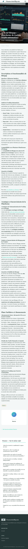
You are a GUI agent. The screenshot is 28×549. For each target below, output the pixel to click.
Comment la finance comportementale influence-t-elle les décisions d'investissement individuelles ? (12, 490)
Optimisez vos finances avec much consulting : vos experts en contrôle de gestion (13, 479)
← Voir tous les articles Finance (9, 429)
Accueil (2, 45)
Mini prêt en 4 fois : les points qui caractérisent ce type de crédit (11, 450)
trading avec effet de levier (9, 257)
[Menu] (25, 1)
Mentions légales (5, 538)
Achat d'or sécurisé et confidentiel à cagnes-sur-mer (13, 446)
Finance (4, 29)
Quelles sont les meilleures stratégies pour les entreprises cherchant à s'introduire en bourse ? (13, 501)
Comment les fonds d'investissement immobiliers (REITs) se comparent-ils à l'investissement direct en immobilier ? (12, 484)
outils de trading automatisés (17, 212)
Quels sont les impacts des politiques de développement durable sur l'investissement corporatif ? (13, 465)
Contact (3, 540)
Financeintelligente (13, 1)
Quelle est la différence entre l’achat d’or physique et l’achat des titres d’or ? (12, 495)
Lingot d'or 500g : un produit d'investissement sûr (14, 506)
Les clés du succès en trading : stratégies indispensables (12, 459)
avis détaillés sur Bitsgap (12, 189)
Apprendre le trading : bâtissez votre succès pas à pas (13, 474)
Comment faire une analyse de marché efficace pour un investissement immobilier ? (14, 455)
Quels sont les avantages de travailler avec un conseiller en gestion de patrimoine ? (14, 470)
